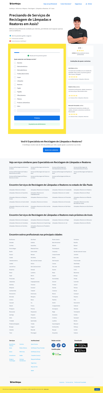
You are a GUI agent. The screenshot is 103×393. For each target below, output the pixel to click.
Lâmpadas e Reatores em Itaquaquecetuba (37, 193)
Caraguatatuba (56, 305)
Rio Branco (12, 239)
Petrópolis (55, 296)
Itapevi (54, 275)
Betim (32, 275)
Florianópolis (55, 248)
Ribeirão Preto (34, 248)
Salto (10, 318)
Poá (75, 299)
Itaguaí (32, 327)
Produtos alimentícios (23, 102)
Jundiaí (11, 263)
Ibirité (53, 302)
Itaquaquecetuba (35, 281)
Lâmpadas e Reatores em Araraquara (18, 220)
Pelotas (33, 309)
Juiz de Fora (12, 266)
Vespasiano (34, 312)
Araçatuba (55, 333)
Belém (54, 257)
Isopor (19, 77)
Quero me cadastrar (51, 150)
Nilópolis (11, 287)
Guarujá (33, 269)
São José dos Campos (36, 260)
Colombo (76, 281)
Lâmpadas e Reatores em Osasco (39, 197)
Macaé (75, 290)
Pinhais (54, 284)
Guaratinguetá (56, 324)
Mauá (53, 272)
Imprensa (61, 382)
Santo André (34, 251)
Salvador (11, 242)
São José (54, 266)
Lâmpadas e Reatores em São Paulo (61, 206)
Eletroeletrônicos (22, 70)
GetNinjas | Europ (35, 351)
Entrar (90, 4)
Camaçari (76, 293)
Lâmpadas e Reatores (42, 8)
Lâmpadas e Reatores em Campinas (40, 190)
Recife (11, 251)
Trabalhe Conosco (35, 355)
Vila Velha (33, 257)
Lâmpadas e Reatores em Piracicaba (61, 197)
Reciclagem (31, 8)
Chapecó (33, 315)
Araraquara (55, 309)
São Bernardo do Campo (80, 251)
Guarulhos (33, 245)
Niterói (54, 245)
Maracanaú (12, 312)
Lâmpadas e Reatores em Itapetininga (41, 223)
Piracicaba (12, 278)
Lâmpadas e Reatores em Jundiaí (60, 193)
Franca (32, 305)
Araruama (54, 315)
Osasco (11, 254)
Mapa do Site (34, 366)
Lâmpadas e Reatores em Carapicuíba (61, 190)
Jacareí (75, 284)
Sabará (11, 305)
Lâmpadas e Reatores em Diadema (82, 190)
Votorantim (77, 302)
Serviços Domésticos (23, 359)
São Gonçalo (55, 260)
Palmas (76, 287)
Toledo (32, 324)
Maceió (32, 278)
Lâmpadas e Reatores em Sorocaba (61, 202)
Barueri (76, 245)
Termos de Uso (69, 382)
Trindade (11, 321)
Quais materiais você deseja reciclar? (25, 59)
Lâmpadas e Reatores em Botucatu (83, 220)
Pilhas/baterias (21, 95)
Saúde (21, 355)
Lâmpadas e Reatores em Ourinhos (18, 226)
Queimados (34, 321)
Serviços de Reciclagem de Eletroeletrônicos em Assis (81, 167)
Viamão (54, 287)
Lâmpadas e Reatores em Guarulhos (18, 193)
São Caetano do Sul (36, 266)
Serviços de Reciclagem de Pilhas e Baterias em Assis (18, 177)
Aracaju (76, 275)
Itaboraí (76, 305)
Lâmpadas (20, 81)
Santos (75, 248)
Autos (10, 351)
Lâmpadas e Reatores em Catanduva (18, 223)
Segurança (78, 4)
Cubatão (11, 330)
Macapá (54, 330)
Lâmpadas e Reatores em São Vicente (83, 206)
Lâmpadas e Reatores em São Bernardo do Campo (81, 202)
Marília (75, 321)
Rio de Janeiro (56, 239)
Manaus (33, 254)
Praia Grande (77, 260)
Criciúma (54, 318)
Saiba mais (46, 389)
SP (50, 8)
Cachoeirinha (12, 290)
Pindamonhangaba (14, 324)
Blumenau (76, 272)
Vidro (18, 106)
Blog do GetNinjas (35, 359)
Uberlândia (76, 263)
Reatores (19, 84)
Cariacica (54, 290)
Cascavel (11, 302)
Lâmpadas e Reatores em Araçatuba (40, 220)
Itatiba (75, 315)
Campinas (54, 251)
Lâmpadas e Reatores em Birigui (60, 220)
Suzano (54, 269)
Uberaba (76, 309)
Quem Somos (34, 344)
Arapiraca (11, 269)
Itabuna (76, 333)
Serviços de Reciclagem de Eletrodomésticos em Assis (59, 167)
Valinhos (11, 284)
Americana (33, 293)
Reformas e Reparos (21, 8)
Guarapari (76, 318)
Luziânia (54, 321)
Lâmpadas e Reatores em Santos (39, 202)
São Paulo (33, 239)
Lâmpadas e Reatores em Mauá (82, 193)
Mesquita (33, 296)
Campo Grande (56, 254)
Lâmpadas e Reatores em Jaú (59, 223)
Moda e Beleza (23, 348)
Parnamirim (12, 293)
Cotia (75, 269)
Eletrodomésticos (22, 66)
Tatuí (10, 333)
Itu (31, 302)
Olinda (75, 278)
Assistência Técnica (12, 344)
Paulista (76, 296)
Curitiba (11, 245)
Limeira (11, 299)
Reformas (22, 351)
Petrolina (33, 318)
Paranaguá (33, 333)
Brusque (11, 327)
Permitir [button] (97, 389)
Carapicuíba (77, 266)
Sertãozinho (55, 327)
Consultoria (12, 355)
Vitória (32, 263)
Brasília (76, 242)
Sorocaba (76, 257)
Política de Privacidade (80, 382)
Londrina (33, 272)
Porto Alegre (12, 248)
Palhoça (76, 327)
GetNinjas (12, 8)
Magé (53, 312)
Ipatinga (11, 315)
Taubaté (33, 290)
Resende (33, 330)
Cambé (75, 330)
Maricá (54, 293)
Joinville (76, 254)
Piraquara (11, 309)
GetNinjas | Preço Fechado (38, 348)
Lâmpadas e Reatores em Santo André (19, 202)
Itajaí (10, 275)
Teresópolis (77, 312)
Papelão (19, 92)
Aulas (10, 348)
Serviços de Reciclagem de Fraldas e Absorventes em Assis (18, 172)
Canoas (54, 263)
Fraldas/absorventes (23, 74)
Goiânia (33, 242)
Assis (53, 8)
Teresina (33, 284)
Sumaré (54, 281)
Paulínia (54, 299)
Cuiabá (11, 257)
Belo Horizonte (56, 242)
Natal (10, 272)
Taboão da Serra (13, 260)
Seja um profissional (50, 4)
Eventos (22, 344)
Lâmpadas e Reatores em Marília (82, 223)
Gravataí (33, 287)
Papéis (19, 88)
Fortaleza (76, 239)
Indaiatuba (12, 281)
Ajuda (32, 370)
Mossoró (76, 324)
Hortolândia (55, 278)
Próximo (37, 118)
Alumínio (19, 63)
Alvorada (11, 296)
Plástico (19, 99)
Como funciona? (66, 4)
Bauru (32, 299)
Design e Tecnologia (12, 359)
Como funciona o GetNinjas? (19, 41)
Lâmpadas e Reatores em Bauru (17, 190)
